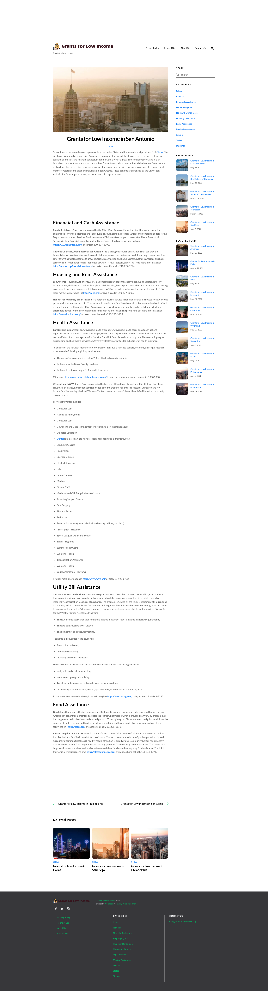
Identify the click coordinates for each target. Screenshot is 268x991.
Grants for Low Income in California (202, 309)
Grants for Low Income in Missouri (202, 293)
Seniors (179, 134)
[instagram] (68, 908)
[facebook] (56, 908)
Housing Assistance (185, 118)
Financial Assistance (186, 101)
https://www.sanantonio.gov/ (67, 244)
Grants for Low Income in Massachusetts (202, 162)
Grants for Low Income (106, 900)
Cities (110, 146)
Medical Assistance (185, 129)
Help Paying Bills (184, 107)
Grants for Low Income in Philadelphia (80, 803)
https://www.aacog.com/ (119, 696)
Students (180, 145)
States (179, 140)
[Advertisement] (134, 19)
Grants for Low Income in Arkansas (202, 247)
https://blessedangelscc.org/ (101, 751)
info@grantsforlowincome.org (182, 921)
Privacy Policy (152, 48)
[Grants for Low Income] (83, 49)
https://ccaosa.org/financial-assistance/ (73, 266)
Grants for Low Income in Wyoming (202, 324)
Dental (60, 438)
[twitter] (62, 908)
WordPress (109, 904)
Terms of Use (170, 48)
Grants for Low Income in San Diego (141, 803)
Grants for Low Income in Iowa (202, 278)
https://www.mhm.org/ (94, 578)
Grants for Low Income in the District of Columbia (202, 177)
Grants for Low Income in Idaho (202, 355)
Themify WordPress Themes (127, 904)
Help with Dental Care (187, 112)
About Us (185, 48)
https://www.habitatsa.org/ (67, 314)
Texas (160, 152)
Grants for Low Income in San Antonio (110, 138)
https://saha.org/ (91, 292)
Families (180, 96)
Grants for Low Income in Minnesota (202, 386)
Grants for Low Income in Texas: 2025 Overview (202, 193)
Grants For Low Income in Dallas (202, 262)
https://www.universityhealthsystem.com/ (85, 377)
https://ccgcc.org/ (76, 726)
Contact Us (200, 48)
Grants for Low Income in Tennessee (202, 208)
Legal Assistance (184, 123)
